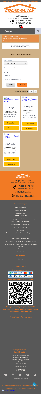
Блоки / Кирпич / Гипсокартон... (20, 221)
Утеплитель (20, 230)
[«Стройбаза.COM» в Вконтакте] (5, 375)
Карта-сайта (20, 266)
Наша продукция (20, 210)
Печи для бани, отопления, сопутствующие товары (20, 241)
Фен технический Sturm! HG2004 (10, 152)
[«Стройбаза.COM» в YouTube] (27, 375)
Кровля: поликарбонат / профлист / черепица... (20, 233)
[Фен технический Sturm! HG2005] (11, 101)
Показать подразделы (20, 46)
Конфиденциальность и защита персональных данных (20, 388)
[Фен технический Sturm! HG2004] (11, 137)
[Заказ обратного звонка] (12, 22)
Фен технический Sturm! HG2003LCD (29, 116)
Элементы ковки (20, 236)
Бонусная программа (30, 1)
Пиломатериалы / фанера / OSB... (21, 224)
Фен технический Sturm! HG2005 (10, 115)
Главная (6, 36)
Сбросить (11, 84)
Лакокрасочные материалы (20, 238)
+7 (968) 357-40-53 (20, 366)
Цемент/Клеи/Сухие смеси (20, 227)
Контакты (5, 1)
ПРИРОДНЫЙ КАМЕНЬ (20, 216)
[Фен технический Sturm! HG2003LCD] (29, 100)
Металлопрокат (20, 213)
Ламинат (20, 249)
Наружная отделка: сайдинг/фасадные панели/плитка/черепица (20, 245)
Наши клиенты (16, 1)
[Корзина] (20, 26)
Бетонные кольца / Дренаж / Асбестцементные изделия (20, 219)
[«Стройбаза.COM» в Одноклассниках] (13, 375)
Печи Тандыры (20, 252)
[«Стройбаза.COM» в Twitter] (20, 375)
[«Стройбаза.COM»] (20, 14)
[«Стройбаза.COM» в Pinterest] (35, 375)
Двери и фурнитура (20, 207)
